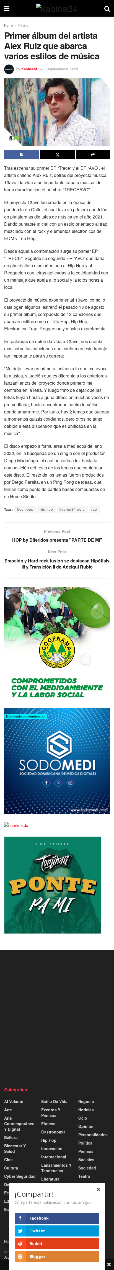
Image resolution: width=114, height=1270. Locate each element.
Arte (8, 1109)
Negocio (86, 1101)
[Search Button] (107, 8)
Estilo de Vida (54, 1101)
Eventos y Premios (50, 1112)
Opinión (86, 1126)
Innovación (52, 1148)
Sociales (86, 1159)
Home (8, 25)
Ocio (82, 1118)
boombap (25, 509)
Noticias (86, 1109)
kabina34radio (72, 509)
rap (94, 509)
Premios (86, 1151)
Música (23, 25)
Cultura (11, 1168)
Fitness (48, 1123)
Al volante (13, 1101)
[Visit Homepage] (57, 8)
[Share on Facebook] (21, 154)
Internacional (53, 1157)
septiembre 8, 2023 (62, 68)
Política (85, 1143)
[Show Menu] (6, 8)
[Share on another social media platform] (93, 154)
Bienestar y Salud (15, 1148)
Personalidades (93, 1134)
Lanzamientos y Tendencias (56, 1167)
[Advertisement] (57, 1018)
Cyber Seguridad (20, 1176)
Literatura (50, 1179)
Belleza (11, 1137)
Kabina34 (29, 68)
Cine (8, 1159)
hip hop (46, 509)
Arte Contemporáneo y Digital (19, 1123)
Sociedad (87, 1168)
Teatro (84, 1176)
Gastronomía (53, 1132)
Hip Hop (48, 1140)
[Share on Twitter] (57, 154)
